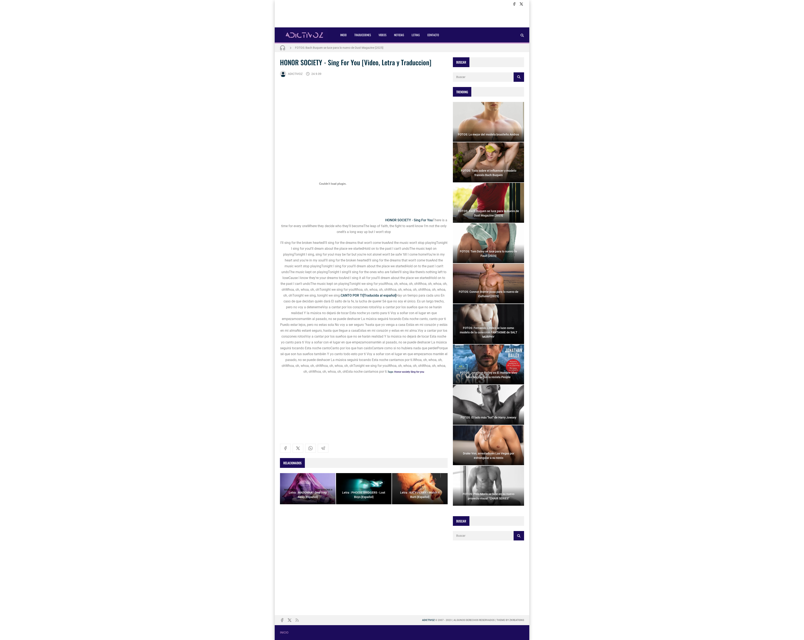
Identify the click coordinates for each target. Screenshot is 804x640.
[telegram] (323, 448)
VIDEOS (383, 35)
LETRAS (416, 35)
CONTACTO (433, 35)
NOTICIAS (399, 35)
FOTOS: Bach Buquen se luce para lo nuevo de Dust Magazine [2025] (339, 47)
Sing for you (417, 371)
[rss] (297, 620)
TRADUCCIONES (362, 35)
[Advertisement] (402, 17)
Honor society (402, 371)
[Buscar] (522, 35)
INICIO (343, 35)
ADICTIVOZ (295, 74)
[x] (521, 4)
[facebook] (514, 4)
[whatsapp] (310, 448)
